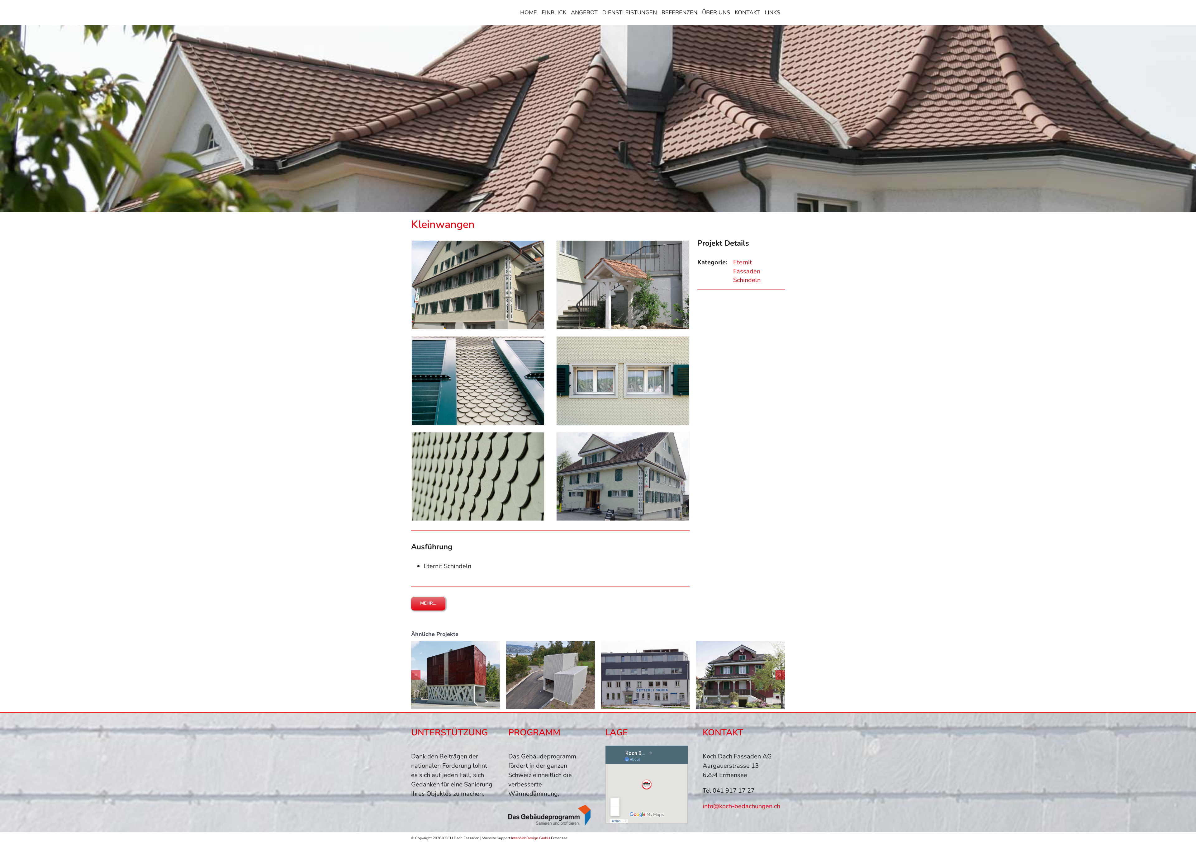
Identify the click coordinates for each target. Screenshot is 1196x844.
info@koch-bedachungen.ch (741, 806)
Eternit (742, 262)
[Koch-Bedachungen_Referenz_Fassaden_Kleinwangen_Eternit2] (623, 339)
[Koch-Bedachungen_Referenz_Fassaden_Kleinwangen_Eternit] (478, 435)
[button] (415, 675)
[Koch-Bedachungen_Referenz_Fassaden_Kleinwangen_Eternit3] (623, 435)
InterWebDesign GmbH (530, 838)
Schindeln (747, 280)
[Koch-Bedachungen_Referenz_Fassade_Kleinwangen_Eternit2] (623, 243)
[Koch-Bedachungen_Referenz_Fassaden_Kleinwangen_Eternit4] (478, 339)
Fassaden (746, 271)
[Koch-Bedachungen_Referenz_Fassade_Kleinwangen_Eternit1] (478, 243)
